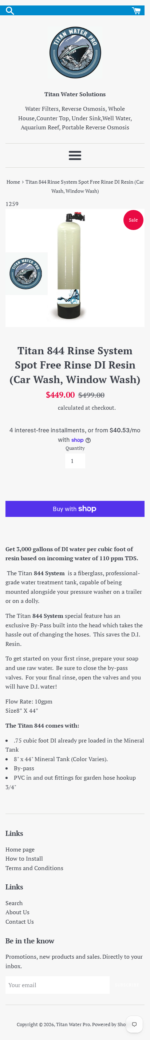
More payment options (75, 523)
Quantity (75, 448)
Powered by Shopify (113, 1024)
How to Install (24, 858)
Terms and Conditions (34, 868)
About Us (17, 912)
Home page (20, 849)
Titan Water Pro (73, 1024)
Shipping (45, 407)
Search (14, 903)
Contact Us (19, 922)
